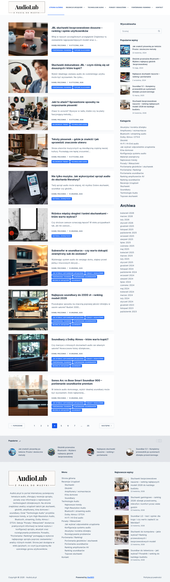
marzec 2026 (126, 216)
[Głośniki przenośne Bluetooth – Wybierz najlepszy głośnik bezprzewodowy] (125, 62)
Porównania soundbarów (85, 277)
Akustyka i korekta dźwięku (133, 127)
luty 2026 (124, 219)
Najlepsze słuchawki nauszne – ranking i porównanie (106, 452)
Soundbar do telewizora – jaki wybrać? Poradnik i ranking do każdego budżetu (145, 553)
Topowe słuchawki (82, 50)
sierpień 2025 (126, 239)
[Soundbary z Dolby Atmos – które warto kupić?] (28, 352)
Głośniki (124, 140)
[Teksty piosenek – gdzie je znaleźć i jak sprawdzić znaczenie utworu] (28, 150)
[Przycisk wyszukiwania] (159, 31)
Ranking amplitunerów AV (132, 176)
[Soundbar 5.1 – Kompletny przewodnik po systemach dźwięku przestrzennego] (125, 90)
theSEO (90, 577)
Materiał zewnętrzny (62, 199)
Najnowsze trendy (61, 124)
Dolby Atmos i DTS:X (130, 137)
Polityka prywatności (152, 577)
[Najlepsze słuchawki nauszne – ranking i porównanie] (125, 77)
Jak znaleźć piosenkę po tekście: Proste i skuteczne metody (30, 452)
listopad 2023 (126, 308)
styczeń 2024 (126, 301)
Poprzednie (17, 426)
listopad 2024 (126, 269)
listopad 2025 (126, 229)
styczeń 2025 (126, 262)
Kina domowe (126, 150)
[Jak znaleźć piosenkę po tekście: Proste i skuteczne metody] (125, 49)
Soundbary (76, 280)
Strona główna (56, 7)
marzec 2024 (126, 295)
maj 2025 (124, 249)
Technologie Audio (96, 7)
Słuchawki (125, 186)
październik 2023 (128, 311)
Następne (106, 426)
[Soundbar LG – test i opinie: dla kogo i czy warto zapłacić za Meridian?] (122, 522)
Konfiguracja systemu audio (133, 153)
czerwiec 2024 (127, 285)
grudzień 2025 (127, 226)
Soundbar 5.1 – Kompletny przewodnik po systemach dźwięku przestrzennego (144, 89)
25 (88, 426)
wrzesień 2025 (127, 236)
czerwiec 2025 (127, 246)
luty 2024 (124, 298)
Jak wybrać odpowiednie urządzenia (68, 273)
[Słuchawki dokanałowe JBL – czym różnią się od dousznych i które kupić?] (28, 76)
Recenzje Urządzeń (74, 7)
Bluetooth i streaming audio (133, 133)
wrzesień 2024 (127, 275)
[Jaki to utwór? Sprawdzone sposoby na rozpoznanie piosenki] (28, 113)
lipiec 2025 (125, 242)
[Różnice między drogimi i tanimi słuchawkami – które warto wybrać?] (28, 225)
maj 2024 (124, 288)
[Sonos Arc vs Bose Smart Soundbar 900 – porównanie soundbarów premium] (28, 395)
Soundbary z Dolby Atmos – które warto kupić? (80, 339)
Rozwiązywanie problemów (78, 534)
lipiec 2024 (125, 282)
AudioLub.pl (31, 577)
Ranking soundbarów (130, 180)
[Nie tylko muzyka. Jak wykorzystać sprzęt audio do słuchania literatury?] (28, 187)
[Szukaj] (161, 7)
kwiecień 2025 (127, 252)
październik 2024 (128, 272)
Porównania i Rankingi (141, 7)
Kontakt (159, 7)
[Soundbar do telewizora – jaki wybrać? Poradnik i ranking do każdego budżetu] (122, 556)
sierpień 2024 (126, 278)
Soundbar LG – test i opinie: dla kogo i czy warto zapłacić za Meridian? (145, 519)
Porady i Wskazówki (117, 7)
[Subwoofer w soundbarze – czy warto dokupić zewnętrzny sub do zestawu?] (28, 265)
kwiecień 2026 (127, 213)
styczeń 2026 (126, 223)
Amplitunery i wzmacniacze (133, 130)
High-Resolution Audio (75, 508)
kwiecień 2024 (127, 292)
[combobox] (138, 31)
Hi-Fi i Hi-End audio (129, 143)
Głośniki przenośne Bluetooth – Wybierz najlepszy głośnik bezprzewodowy (146, 61)
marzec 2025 (126, 255)
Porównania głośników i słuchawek (136, 166)
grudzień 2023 (127, 305)
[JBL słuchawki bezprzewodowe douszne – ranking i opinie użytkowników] (28, 39)
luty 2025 (124, 259)
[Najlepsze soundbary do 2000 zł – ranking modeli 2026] (28, 310)
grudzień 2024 (127, 265)
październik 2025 (128, 232)
